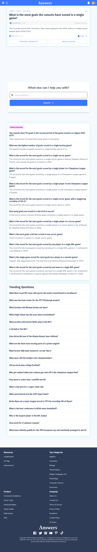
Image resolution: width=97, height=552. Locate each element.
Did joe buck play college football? (24, 365)
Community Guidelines (12, 496)
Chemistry (53, 461)
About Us (53, 496)
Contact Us (53, 500)
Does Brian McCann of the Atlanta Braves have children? (33, 336)
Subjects (12, 11)
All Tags (7, 461)
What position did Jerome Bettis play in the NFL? (30, 322)
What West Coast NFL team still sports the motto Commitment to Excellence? (43, 293)
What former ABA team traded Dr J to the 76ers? (30, 351)
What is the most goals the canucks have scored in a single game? (46, 16)
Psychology (53, 478)
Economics (53, 487)
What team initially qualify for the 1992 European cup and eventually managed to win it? (47, 430)
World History (54, 470)
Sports (19, 11)
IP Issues (52, 522)
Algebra (52, 457)
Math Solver (8, 513)
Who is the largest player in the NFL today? (28, 415)
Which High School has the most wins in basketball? (32, 314)
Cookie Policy (54, 518)
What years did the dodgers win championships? (30, 358)
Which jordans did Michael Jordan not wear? (28, 307)
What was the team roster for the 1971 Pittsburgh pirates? (34, 300)
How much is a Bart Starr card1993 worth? (27, 379)
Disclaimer (53, 513)
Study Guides (9, 509)
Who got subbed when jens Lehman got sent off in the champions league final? (43, 372)
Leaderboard (8, 457)
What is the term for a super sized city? (26, 387)
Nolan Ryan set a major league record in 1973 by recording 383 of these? (40, 401)
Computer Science (56, 483)
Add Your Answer (68, 41)
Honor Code (8, 500)
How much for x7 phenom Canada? (24, 423)
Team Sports (26, 11)
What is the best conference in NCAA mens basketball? (33, 408)
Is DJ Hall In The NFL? (18, 329)
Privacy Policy (54, 509)
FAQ (5, 518)
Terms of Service (55, 505)
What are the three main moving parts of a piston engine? (34, 343)
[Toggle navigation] (3, 3)
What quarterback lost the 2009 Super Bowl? (29, 394)
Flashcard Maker (10, 505)
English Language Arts (58, 474)
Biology (52, 465)
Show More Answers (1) (28, 41)
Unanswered (8, 465)
